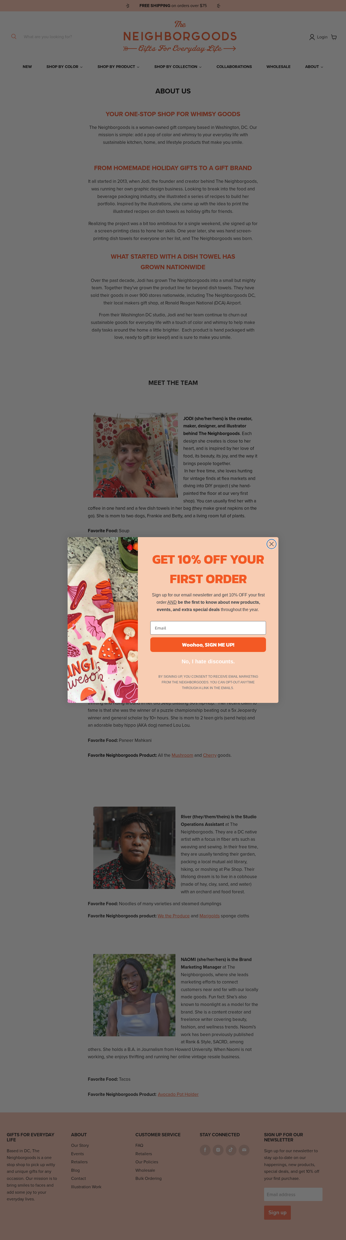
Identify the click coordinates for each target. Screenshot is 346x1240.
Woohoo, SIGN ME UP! (208, 645)
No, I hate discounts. (208, 661)
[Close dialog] (271, 544)
